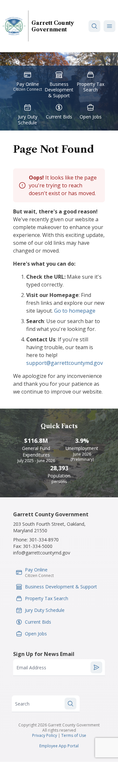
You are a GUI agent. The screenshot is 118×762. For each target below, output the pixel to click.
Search (22, 704)
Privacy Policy (44, 735)
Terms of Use (73, 735)
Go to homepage (74, 310)
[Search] (94, 26)
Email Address (31, 667)
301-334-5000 (37, 546)
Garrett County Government (52, 26)
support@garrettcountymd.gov (64, 362)
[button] (109, 26)
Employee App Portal (59, 746)
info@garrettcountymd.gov (41, 553)
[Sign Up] (96, 667)
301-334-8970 (44, 540)
